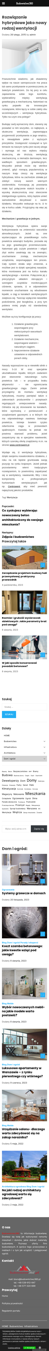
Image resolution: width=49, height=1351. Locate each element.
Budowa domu (19, 775)
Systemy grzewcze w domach (24, 893)
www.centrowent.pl (19, 445)
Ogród (28, 798)
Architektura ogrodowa (14, 1186)
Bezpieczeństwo (20, 771)
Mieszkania (35, 793)
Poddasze (21, 802)
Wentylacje (12, 497)
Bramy (35, 771)
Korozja (35, 789)
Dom (22, 780)
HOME (5, 1326)
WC (39, 809)
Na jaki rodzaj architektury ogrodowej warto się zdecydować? (21, 1194)
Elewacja (5, 785)
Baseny (4, 771)
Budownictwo (16, 1326)
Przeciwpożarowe (8, 805)
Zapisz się (39, 828)
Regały (28, 805)
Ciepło (27, 775)
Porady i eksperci (29, 942)
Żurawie (39, 812)
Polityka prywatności (12, 1303)
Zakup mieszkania (29, 812)
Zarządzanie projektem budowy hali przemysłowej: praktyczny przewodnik (24, 576)
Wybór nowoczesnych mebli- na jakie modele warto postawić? (23, 1011)
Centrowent (14, 486)
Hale (31, 785)
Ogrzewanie (18, 798)
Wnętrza (17, 812)
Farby (19, 785)
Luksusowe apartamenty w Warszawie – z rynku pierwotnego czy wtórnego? (22, 1072)
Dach (32, 775)
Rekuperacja (36, 805)
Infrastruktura (31, 1326)
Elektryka (41, 781)
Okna (34, 798)
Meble (10, 1003)
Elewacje (12, 785)
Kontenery (27, 789)
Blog (4, 942)
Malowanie (18, 794)
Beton (10, 771)
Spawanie (5, 809)
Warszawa (32, 808)
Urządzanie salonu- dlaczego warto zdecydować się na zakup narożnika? (23, 1133)
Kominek (20, 789)
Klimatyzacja (9, 788)
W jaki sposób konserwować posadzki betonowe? (19, 664)
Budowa (7, 775)
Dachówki (39, 775)
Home (5, 1296)
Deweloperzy (10, 780)
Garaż (25, 785)
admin (33, 34)
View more (12, 1344)
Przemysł (19, 805)
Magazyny (7, 794)
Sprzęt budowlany (17, 809)
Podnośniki (31, 802)
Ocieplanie (6, 798)
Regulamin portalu (11, 1310)
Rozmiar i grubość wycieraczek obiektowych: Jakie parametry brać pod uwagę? (24, 621)
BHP (30, 771)
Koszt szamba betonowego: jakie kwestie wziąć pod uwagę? (22, 950)
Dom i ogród (13, 942)
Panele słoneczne (9, 802)
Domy (32, 780)
